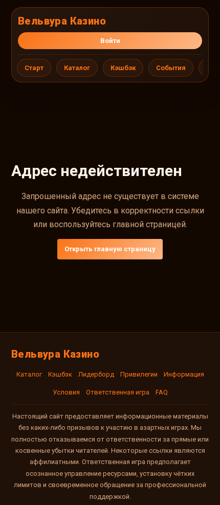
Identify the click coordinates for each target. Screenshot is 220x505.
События (171, 68)
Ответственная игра (117, 392)
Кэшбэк (123, 68)
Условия (66, 392)
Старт (34, 68)
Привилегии (139, 374)
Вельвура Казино (62, 21)
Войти (110, 41)
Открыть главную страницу (110, 249)
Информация (184, 374)
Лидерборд (96, 374)
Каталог (77, 68)
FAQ (162, 392)
